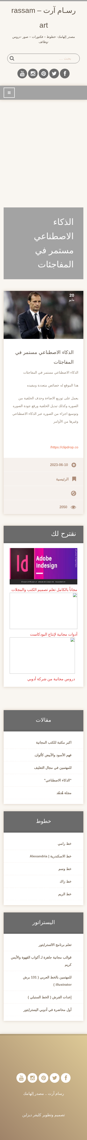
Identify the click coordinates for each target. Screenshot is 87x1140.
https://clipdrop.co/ (64, 447)
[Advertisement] (43, 150)
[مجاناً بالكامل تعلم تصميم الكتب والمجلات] (43, 566)
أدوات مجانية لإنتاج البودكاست (53, 634)
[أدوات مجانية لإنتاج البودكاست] (43, 611)
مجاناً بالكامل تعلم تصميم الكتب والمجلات (44, 590)
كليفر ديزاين (31, 1115)
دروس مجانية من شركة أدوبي (51, 679)
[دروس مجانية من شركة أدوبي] (42, 655)
